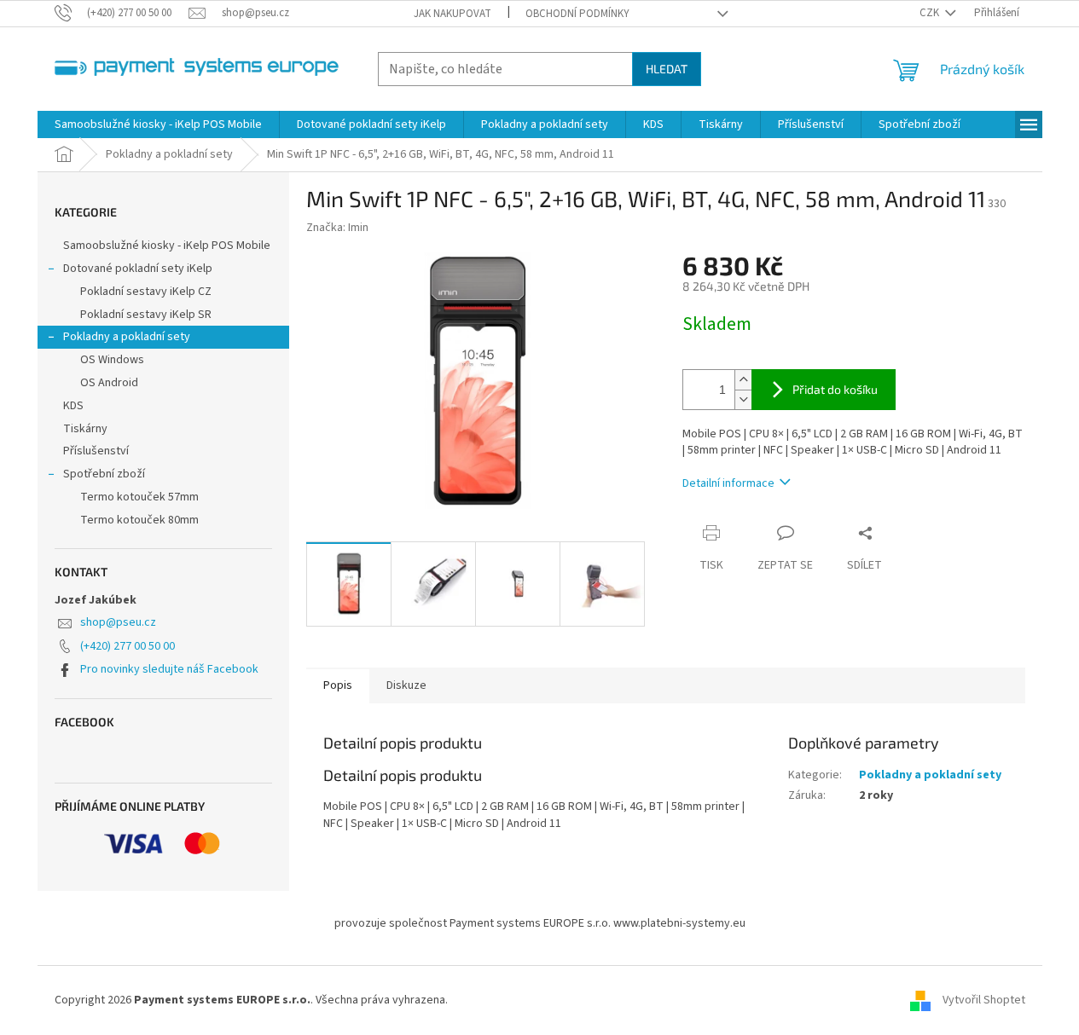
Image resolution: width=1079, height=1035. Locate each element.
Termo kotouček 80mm (139, 520)
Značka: (337, 227)
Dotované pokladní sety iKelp (137, 268)
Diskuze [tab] (406, 685)
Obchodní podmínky (577, 13)
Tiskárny (85, 428)
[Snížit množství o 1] (742, 399)
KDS (73, 405)
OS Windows (112, 359)
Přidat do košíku (835, 389)
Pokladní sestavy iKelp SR (146, 314)
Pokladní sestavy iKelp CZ (146, 291)
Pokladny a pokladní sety (126, 336)
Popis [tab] (337, 685)
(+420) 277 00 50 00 (127, 646)
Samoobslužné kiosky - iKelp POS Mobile (166, 245)
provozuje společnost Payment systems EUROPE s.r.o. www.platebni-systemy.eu (539, 923)
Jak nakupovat (452, 13)
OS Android (109, 382)
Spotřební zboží (104, 474)
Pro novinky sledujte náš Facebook (169, 669)
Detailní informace (728, 483)
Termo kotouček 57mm (139, 497)
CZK (930, 12)
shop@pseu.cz (118, 622)
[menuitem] (158, 124)
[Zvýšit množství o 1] (742, 380)
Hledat (666, 68)
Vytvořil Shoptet (984, 1000)
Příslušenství (96, 451)
